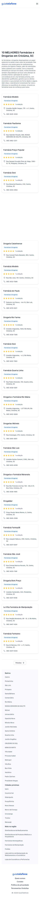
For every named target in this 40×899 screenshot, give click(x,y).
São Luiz (8, 685)
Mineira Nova (9, 722)
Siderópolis (9, 797)
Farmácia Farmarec (11, 634)
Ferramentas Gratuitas (20, 888)
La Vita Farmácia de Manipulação (17, 607)
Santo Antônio (10, 731)
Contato (20, 882)
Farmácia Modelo (10, 97)
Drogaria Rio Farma (11, 317)
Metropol (8, 760)
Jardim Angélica (10, 739)
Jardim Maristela (11, 727)
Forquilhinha (9, 801)
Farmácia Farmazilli (11, 527)
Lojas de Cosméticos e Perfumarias (17, 859)
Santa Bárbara (10, 693)
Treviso (7, 818)
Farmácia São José (11, 554)
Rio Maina (8, 702)
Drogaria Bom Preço (12, 581)
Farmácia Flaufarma (12, 123)
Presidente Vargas (11, 780)
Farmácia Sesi (9, 173)
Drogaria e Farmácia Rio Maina (16, 397)
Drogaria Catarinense (12, 243)
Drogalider (8, 501)
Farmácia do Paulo (11, 291)
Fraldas (7, 849)
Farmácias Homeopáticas (14, 841)
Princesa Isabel (10, 756)
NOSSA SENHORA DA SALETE (15, 706)
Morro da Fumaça (11, 809)
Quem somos (20, 878)
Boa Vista (8, 768)
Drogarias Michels (11, 423)
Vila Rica (8, 764)
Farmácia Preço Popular (13, 150)
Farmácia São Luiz (11, 448)
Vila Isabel (8, 751)
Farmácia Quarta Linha (13, 370)
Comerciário (9, 698)
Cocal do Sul (9, 793)
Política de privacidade (20, 885)
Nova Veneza (9, 805)
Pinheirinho (9, 681)
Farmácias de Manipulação (14, 845)
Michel (7, 710)
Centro (7, 677)
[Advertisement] (20, 29)
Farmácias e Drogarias (10, 100)
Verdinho (8, 772)
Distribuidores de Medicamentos (16, 830)
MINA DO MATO (10, 747)
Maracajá (8, 822)
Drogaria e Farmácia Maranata (16, 474)
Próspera (8, 689)
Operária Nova (10, 718)
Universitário (9, 714)
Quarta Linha (9, 735)
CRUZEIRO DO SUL (11, 743)
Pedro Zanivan (10, 776)
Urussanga (9, 814)
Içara (6, 789)
